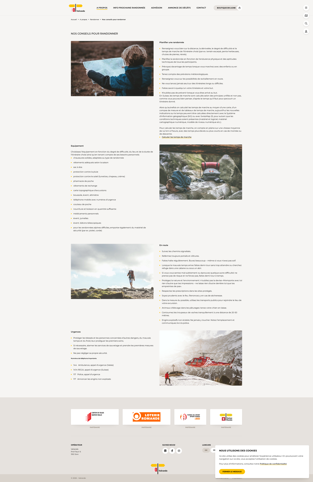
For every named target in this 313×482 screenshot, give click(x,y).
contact (201, 8)
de (206, 450)
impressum (237, 478)
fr (214, 450)
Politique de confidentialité (273, 464)
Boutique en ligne (226, 8)
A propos (102, 8)
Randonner (94, 19)
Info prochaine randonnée (129, 8)
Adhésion (156, 8)
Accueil (74, 19)
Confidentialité (222, 478)
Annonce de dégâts (179, 8)
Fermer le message (232, 472)
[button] (112, 68)
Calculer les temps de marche (176, 137)
